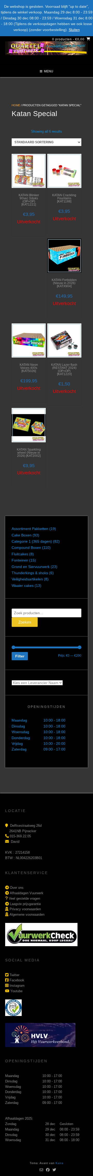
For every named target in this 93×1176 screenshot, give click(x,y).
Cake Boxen (22, 535)
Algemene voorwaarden (27, 914)
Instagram (17, 986)
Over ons (17, 888)
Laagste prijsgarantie (25, 904)
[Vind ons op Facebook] (48, 1170)
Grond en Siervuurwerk (31, 567)
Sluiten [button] (74, 30)
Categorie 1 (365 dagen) (32, 541)
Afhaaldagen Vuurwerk (26, 893)
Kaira (59, 1163)
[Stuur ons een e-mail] (41, 1170)
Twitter (14, 975)
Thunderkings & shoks (30, 573)
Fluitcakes (20, 554)
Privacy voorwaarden (25, 909)
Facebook (17, 980)
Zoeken (24, 622)
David (15, 842)
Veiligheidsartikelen (27, 579)
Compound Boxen (26, 547)
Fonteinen (20, 560)
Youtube (16, 991)
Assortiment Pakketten (30, 529)
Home (16, 105)
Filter (19, 656)
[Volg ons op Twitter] (54, 1170)
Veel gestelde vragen (24, 898)
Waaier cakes (23, 585)
